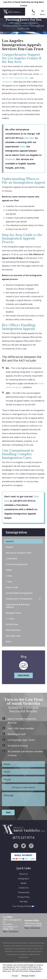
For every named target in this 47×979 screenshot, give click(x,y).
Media (23, 883)
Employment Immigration (19, 598)
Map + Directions (10, 931)
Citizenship (11, 558)
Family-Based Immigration (19, 592)
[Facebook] (15, 845)
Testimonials (23, 892)
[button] (40, 599)
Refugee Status (13, 612)
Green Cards (12, 587)
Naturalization (13, 630)
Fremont (10, 159)
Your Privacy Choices (22, 906)
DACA (8, 641)
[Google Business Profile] (31, 845)
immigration (7, 81)
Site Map (23, 901)
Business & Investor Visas (18, 552)
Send (8, 812)
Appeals (10, 541)
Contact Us (23, 887)
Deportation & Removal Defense (18, 605)
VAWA (9, 570)
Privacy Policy (23, 897)
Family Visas (12, 624)
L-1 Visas (10, 618)
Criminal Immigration (17, 564)
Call (33, 14)
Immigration (23, 878)
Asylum (9, 547)
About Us (23, 874)
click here (29, 138)
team (22, 146)
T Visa (9, 581)
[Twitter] (23, 845)
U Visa (9, 575)
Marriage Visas (13, 635)
